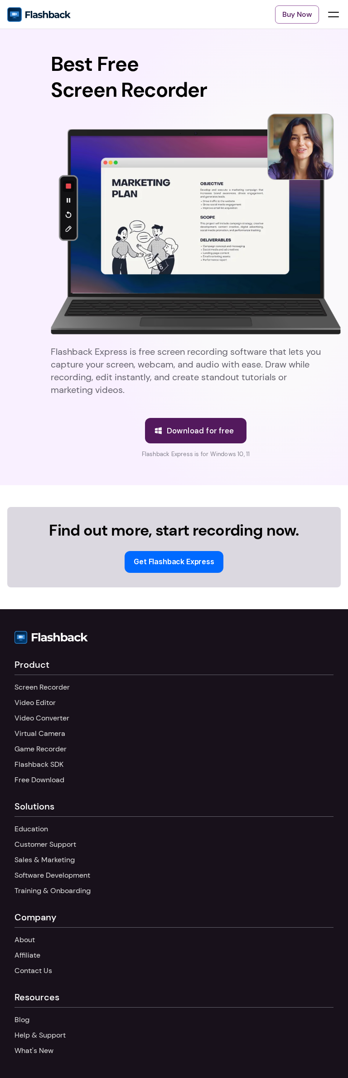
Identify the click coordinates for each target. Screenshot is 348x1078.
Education (31, 829)
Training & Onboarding (52, 890)
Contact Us (33, 970)
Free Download (39, 780)
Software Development (52, 875)
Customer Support (45, 844)
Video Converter (41, 718)
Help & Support (40, 1035)
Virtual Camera (39, 733)
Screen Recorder (42, 687)
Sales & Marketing (44, 859)
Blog (21, 1019)
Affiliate (27, 955)
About (24, 939)
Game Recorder (40, 749)
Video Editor (35, 702)
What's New (33, 1050)
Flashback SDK (38, 764)
